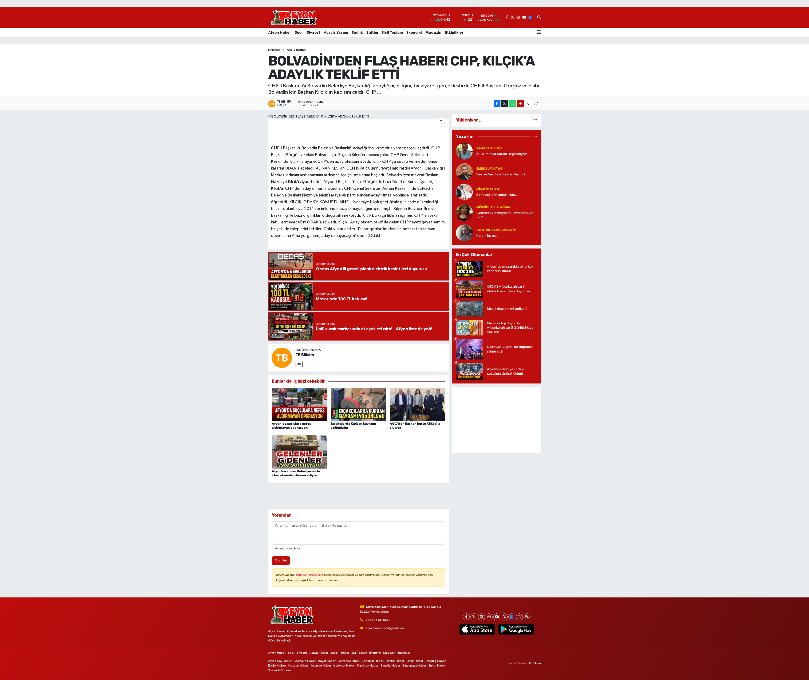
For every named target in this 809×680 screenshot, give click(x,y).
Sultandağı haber (280, 670)
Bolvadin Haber (348, 661)
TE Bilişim (535, 663)
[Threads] (504, 616)
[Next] (511, 616)
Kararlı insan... (487, 236)
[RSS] (527, 616)
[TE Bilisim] (282, 357)
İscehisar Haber (344, 665)
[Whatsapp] (519, 616)
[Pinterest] (481, 616)
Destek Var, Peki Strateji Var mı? (500, 174)
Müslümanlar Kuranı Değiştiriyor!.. (502, 154)
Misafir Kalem (488, 189)
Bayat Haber (327, 661)
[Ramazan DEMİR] (464, 151)
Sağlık (357, 33)
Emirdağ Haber (436, 661)
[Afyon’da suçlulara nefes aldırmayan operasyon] (299, 404)
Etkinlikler (454, 33)
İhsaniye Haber (321, 665)
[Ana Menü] (539, 32)
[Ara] (539, 17)
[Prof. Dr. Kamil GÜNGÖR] (464, 233)
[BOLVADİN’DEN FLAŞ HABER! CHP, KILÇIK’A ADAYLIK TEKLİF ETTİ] (358, 116)
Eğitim (372, 33)
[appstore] (477, 629)
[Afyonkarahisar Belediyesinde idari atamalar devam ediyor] (299, 452)
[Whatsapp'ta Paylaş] (512, 103)
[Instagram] (489, 616)
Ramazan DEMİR (489, 148)
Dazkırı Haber (395, 661)
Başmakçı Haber (305, 661)
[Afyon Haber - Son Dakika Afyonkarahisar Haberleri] (293, 17)
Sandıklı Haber (390, 665)
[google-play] (516, 629)
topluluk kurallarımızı (310, 574)
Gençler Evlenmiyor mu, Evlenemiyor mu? (505, 215)
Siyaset (313, 33)
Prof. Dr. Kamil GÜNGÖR (496, 230)
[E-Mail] (299, 364)
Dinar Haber (415, 661)
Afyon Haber (279, 33)
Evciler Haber (277, 665)
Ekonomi (414, 33)
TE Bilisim (305, 355)
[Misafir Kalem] (464, 192)
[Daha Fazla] (520, 103)
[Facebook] (466, 616)
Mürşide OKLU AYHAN (493, 207)
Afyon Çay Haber (280, 661)
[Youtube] (496, 616)
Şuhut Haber (437, 665)
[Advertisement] (496, 420)
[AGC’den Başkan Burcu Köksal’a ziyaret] (417, 404)
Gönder (281, 560)
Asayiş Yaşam (336, 33)
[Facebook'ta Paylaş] (497, 103)
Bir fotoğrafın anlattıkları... (497, 195)
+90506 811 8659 (378, 619)
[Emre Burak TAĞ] (464, 171)
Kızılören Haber (367, 665)
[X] (473, 616)
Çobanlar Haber (372, 661)
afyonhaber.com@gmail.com (385, 628)
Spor (299, 33)
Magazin (433, 33)
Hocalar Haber (298, 665)
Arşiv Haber (296, 49)
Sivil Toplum (392, 33)
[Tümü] (535, 120)
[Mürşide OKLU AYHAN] (464, 212)
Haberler (274, 49)
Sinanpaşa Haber (414, 665)
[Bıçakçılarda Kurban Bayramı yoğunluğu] (358, 404)
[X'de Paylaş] (504, 103)
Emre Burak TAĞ (489, 168)
